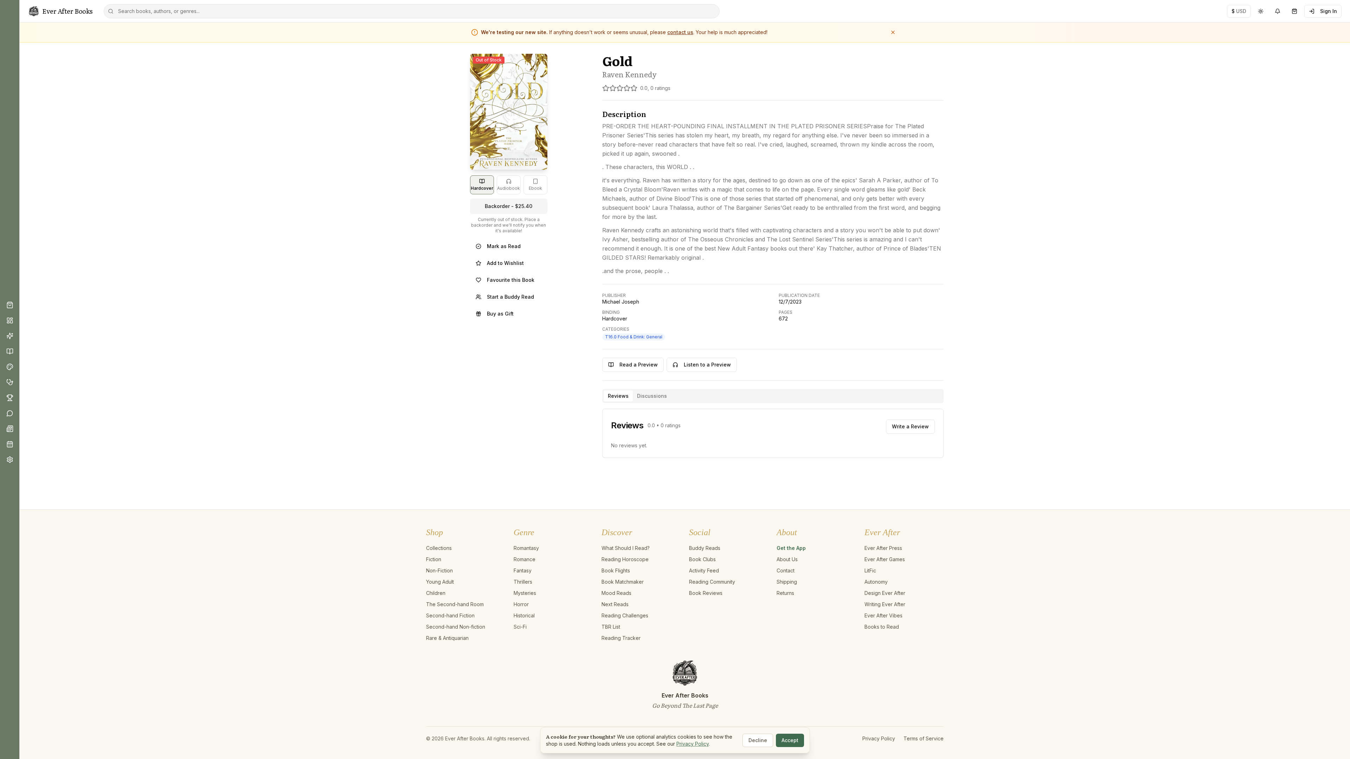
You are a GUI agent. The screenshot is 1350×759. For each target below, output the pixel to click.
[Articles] (10, 429)
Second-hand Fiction (450, 615)
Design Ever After (884, 593)
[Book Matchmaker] (10, 336)
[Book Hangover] (10, 382)
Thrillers (523, 582)
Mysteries (525, 593)
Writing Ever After (884, 604)
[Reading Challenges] (10, 398)
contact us (680, 32)
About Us (787, 559)
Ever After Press (883, 548)
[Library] (10, 351)
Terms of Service (924, 738)
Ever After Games (884, 559)
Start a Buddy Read (510, 297)
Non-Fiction (439, 570)
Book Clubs (702, 559)
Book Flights (616, 570)
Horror (521, 604)
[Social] (10, 413)
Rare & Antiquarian (447, 638)
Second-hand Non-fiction (455, 627)
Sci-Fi (520, 627)
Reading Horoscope (625, 559)
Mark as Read (504, 246)
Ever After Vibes (883, 615)
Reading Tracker (621, 638)
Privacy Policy (878, 738)
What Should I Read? (626, 548)
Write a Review (910, 426)
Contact (786, 570)
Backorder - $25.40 (508, 206)
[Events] (10, 444)
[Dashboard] (10, 320)
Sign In (1328, 11)
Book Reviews (705, 593)
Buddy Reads (704, 548)
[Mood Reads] (10, 367)
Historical (524, 615)
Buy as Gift (500, 314)
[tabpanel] (773, 433)
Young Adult (440, 582)
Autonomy (876, 582)
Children (435, 593)
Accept (790, 740)
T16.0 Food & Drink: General (633, 336)
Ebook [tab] (535, 188)
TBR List (611, 627)
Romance (524, 559)
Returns (785, 593)
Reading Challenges (625, 615)
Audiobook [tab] (508, 188)
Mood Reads (616, 593)
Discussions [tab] (652, 396)
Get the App (791, 548)
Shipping (787, 582)
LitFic (870, 570)
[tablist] (773, 396)
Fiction (433, 559)
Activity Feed (704, 570)
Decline (757, 740)
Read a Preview (638, 365)
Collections (439, 548)
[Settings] (10, 460)
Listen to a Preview (707, 365)
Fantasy (523, 570)
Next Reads (615, 604)
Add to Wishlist (505, 263)
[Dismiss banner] (893, 32)
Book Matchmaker (623, 582)
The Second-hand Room (455, 604)
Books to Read (881, 627)
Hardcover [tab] (482, 188)
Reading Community (712, 582)
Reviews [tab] (618, 396)
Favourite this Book (510, 280)
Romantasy (526, 548)
